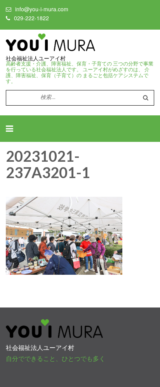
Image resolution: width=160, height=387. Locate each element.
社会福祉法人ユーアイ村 (36, 58)
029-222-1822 (31, 18)
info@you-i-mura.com (41, 9)
